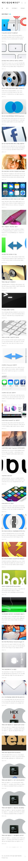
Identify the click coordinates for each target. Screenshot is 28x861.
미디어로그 (14, 8)
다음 (21, 847)
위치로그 (23, 8)
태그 (7, 8)
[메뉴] (25, 3)
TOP (25, 856)
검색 (22, 3)
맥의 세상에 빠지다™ (11, 3)
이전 (7, 847)
